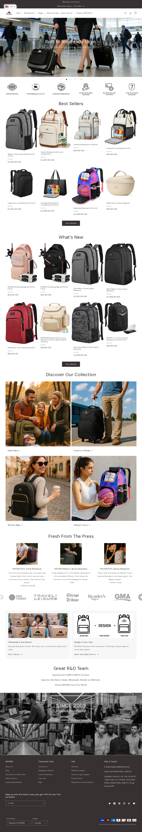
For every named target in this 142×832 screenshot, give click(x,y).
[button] (125, 13)
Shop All (74, 767)
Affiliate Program (78, 770)
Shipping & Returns (46, 770)
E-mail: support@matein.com (117, 766)
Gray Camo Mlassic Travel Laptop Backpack (86, 348)
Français (38, 823)
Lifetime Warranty (45, 774)
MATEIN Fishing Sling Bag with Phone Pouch (21, 288)
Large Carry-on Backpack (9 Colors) (21, 203)
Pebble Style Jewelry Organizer (118, 203)
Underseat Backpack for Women (86, 145)
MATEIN (107, 824)
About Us (9, 767)
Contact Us (42, 767)
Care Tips (42, 778)
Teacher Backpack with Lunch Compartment (52, 153)
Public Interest (11, 778)
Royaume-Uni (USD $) (17, 823)
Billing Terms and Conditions (82, 782)
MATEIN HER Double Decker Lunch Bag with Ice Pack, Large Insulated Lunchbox (53, 340)
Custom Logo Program (80, 774)
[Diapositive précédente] (61, 79)
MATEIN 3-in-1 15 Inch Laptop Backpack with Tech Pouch (117, 339)
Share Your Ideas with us (85, 654)
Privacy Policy (76, 778)
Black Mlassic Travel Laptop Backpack (117, 290)
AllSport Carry (81, 525)
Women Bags (14, 525)
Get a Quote (70, 54)
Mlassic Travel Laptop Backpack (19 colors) (21, 155)
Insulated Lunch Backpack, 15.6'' (119, 148)
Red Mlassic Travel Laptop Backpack (21, 348)
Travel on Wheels (82, 450)
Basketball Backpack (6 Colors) (85, 208)
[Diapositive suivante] (75, 79)
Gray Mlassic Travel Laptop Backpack (84, 289)
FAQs (40, 782)
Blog (7, 770)
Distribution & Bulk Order (15, 774)
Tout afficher (71, 223)
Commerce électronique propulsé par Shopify (122, 824)
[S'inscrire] (42, 803)
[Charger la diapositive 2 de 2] (70, 79)
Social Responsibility (14, 782)
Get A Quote (14, 654)
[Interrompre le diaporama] (80, 79)
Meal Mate (13, 450)
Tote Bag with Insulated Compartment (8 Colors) (50, 204)
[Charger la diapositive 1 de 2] (66, 79)
